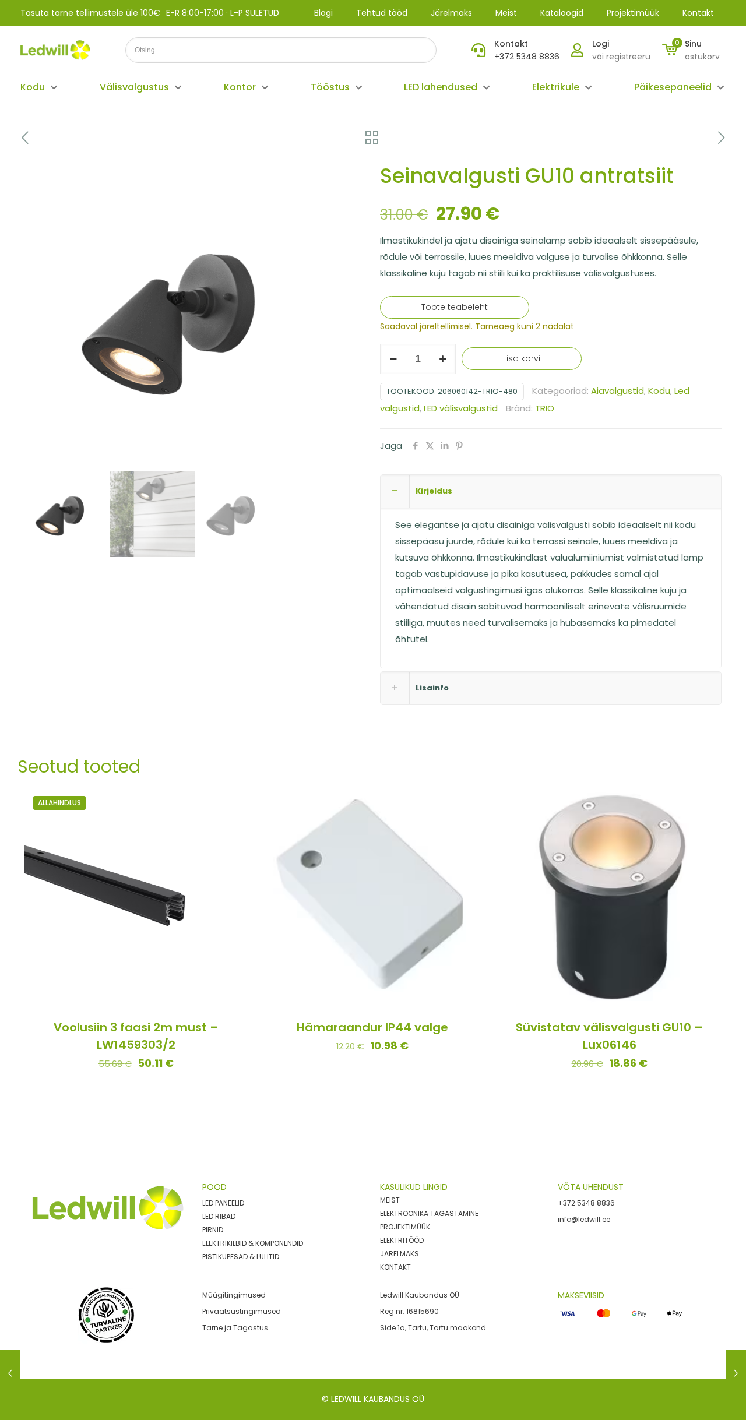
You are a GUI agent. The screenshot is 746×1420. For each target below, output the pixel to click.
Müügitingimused (234, 1295)
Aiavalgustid (617, 391)
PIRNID (212, 1230)
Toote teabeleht (454, 307)
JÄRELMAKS (399, 1254)
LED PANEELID (223, 1203)
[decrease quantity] (393, 359)
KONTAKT (395, 1267)
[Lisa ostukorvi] (230, 803)
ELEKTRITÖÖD (402, 1240)
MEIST (390, 1200)
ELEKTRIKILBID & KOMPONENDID (252, 1243)
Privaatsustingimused (241, 1311)
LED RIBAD (218, 1216)
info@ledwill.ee (584, 1219)
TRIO (544, 408)
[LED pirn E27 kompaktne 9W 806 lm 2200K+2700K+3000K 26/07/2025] (736, 1373)
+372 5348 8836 (586, 1203)
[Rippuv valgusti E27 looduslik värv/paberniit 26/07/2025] (10, 1373)
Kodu (659, 391)
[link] (107, 1315)
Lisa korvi (521, 358)
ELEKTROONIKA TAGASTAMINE (429, 1213)
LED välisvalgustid (461, 408)
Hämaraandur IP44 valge (372, 1027)
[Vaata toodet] (230, 828)
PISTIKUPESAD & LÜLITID (240, 1257)
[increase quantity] (442, 359)
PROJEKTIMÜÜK (405, 1227)
